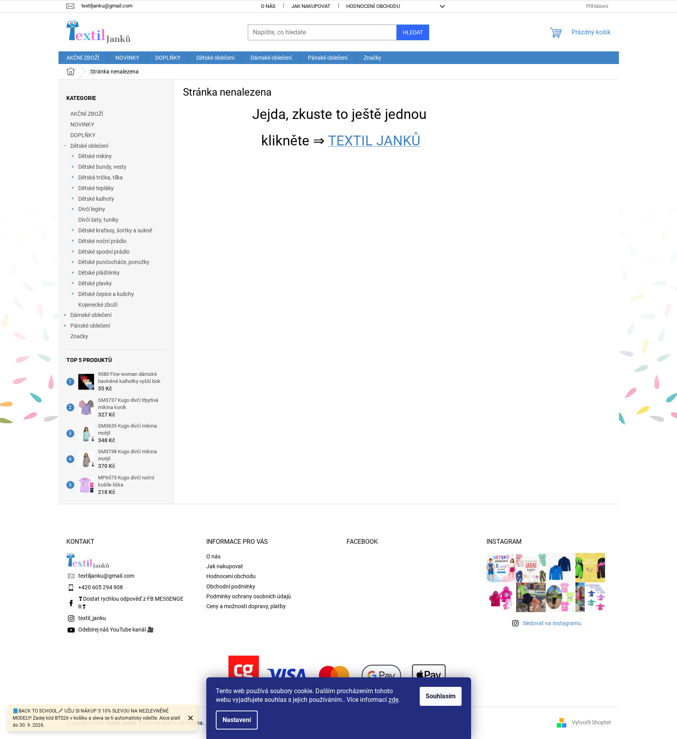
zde (393, 699)
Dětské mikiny (95, 156)
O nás (268, 6)
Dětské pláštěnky (99, 273)
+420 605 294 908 (100, 587)
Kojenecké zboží (97, 305)
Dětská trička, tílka (100, 177)
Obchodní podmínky (230, 586)
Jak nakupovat (310, 6)
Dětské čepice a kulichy (106, 294)
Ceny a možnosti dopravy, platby (246, 606)
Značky (79, 336)
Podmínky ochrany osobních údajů (248, 596)
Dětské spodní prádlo (104, 252)
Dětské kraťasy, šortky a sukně (115, 230)
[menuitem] (82, 57)
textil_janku (92, 618)
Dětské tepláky (96, 188)
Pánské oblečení (90, 325)
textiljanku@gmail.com (106, 576)
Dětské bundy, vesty (102, 167)
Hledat (413, 32)
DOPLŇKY (82, 135)
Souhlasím (441, 696)
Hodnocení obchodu (373, 6)
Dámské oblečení (90, 315)
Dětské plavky (95, 283)
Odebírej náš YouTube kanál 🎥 (116, 629)
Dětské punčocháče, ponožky (113, 262)
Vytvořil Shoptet (591, 722)
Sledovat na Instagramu (551, 623)
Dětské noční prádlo (102, 241)
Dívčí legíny (91, 209)
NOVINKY (82, 124)
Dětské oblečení (89, 146)
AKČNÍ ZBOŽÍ (86, 114)
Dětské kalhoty (96, 199)
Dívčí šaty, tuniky (98, 220)
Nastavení (237, 720)
